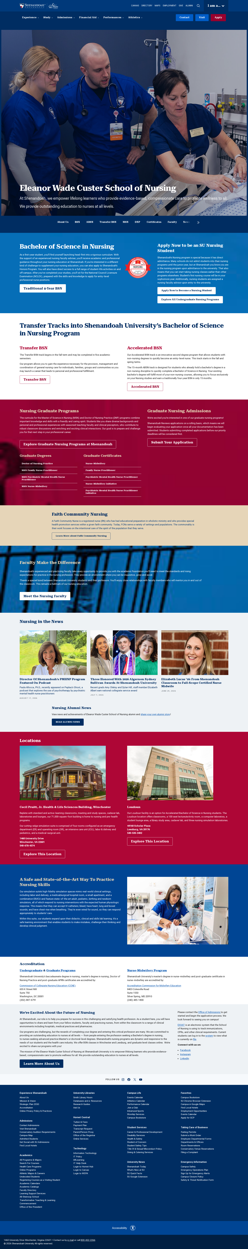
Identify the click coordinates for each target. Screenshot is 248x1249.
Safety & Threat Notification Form (197, 1180)
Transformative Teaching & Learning (37, 1200)
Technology (79, 1148)
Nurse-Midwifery (95, 463)
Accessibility (119, 1228)
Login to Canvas (81, 1170)
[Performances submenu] (123, 17)
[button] (198, 5)
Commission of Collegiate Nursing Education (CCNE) (48, 985)
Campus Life (134, 1092)
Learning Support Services (32, 1193)
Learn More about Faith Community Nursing (81, 536)
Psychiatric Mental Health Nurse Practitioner (112, 477)
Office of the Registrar (84, 1135)
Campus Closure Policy (192, 1176)
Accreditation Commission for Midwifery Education (154, 985)
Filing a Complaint (189, 1152)
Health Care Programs (30, 1166)
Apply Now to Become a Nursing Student (186, 290)
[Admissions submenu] (74, 17)
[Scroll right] (198, 222)
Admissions (26, 1120)
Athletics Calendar (136, 1101)
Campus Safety (188, 1166)
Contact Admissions (29, 1125)
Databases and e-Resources (87, 1101)
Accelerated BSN (145, 387)
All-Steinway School (29, 1196)
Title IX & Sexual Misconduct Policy (144, 1149)
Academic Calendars (30, 1183)
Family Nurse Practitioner (100, 470)
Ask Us (76, 1107)
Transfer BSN (35, 379)
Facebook (185, 1050)
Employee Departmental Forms (196, 1139)
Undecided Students (30, 1176)
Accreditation (26, 1107)
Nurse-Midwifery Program (147, 970)
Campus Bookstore (136, 1117)
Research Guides (81, 1104)
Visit (202, 17)
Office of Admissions (209, 1012)
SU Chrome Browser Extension (196, 1101)
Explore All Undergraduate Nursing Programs (190, 299)
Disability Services (136, 1135)
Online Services (80, 1139)
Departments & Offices (192, 1142)
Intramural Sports (135, 1111)
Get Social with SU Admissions (34, 1142)
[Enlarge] (101, 749)
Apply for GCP (187, 1117)
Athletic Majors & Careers (32, 1173)
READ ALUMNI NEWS (68, 722)
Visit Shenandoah (28, 1128)
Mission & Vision (28, 1101)
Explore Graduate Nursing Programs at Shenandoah (68, 444)
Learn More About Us (42, 1064)
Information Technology (85, 1153)
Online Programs (28, 1170)
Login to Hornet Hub (83, 1166)
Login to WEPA (80, 1173)
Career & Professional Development (144, 1132)
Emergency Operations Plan (194, 1170)
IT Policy (77, 1156)
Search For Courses (29, 1163)
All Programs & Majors (30, 1160)
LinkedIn (184, 1058)
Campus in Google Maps (193, 1104)
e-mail (70, 1240)
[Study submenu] (52, 17)
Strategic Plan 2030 (29, 1104)
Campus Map (26, 1135)
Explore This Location (42, 854)
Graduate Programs (60, 970)
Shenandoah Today (136, 1166)
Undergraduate (31, 970)
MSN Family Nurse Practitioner (39, 470)
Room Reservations (190, 1145)
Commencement (28, 1203)
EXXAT (181, 1024)
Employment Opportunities (194, 1111)
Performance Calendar (138, 1104)
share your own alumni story (155, 714)
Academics (26, 1155)
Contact (184, 17)
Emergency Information (194, 1161)
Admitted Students (29, 1139)
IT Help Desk (79, 1163)
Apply (218, 17)
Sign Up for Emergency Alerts (195, 1173)
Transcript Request (82, 1128)
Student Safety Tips (137, 1145)
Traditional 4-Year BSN (43, 288)
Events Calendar (135, 1097)
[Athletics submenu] (141, 17)
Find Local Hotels (28, 1145)
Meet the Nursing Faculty (45, 596)
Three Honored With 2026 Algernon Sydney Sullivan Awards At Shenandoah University (123, 681)
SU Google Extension (137, 1176)
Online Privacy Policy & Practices (36, 1111)
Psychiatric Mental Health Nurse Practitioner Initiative (112, 491)
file (194, 1039)
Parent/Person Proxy (83, 1132)
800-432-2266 (88, 1240)
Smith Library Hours (82, 1097)
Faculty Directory (28, 1190)
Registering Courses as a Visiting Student (40, 1180)
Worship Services (135, 1114)
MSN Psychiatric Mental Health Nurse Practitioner (43, 478)
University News (136, 1161)
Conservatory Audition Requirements (37, 1132)
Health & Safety (134, 1139)
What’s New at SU (136, 1170)
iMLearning (78, 1160)
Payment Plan (80, 1125)
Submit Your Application (172, 442)
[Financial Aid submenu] (98, 17)
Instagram (185, 1054)
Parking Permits (188, 1132)
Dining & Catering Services (140, 1152)
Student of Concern (136, 1142)
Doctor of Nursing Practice (37, 463)
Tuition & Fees (80, 1122)
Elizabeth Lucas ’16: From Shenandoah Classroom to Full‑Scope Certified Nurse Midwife (191, 683)
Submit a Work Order (191, 1135)
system (209, 1035)
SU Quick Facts (134, 1173)
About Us (24, 1097)
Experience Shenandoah (33, 1092)
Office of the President (31, 1207)
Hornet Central (81, 1117)
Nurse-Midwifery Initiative (101, 484)
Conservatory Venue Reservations (197, 1149)
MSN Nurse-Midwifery (34, 486)
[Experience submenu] (38, 17)
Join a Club (132, 1107)
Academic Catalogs (29, 1186)
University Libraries (84, 1092)
